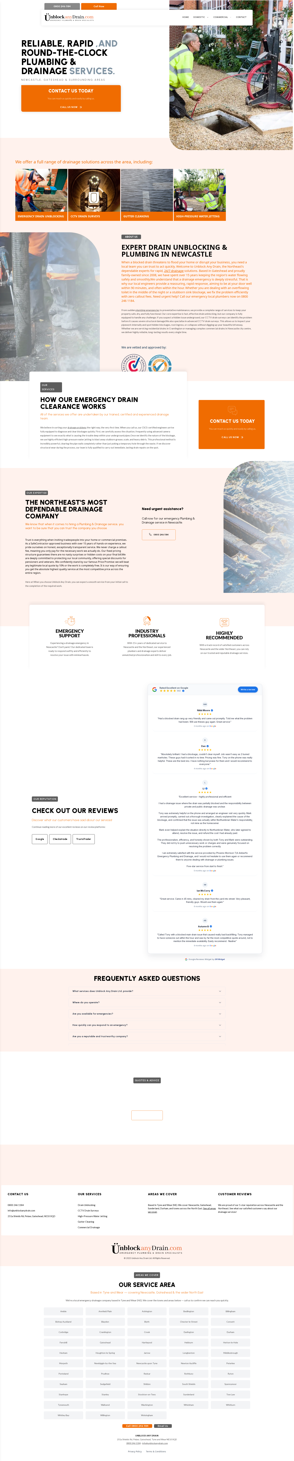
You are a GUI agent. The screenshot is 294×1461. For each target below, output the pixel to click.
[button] (205, 714)
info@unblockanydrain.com (21, 1210)
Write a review (248, 689)
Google (40, 839)
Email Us (163, 1425)
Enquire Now (144, 1115)
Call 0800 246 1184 (137, 1425)
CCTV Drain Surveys (88, 1210)
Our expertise (36, 492)
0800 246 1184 (62, 6)
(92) (179, 691)
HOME (185, 17)
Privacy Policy (135, 1451)
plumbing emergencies (147, 310)
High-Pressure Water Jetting (92, 1216)
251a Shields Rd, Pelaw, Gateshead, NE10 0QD (31, 1216)
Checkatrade (60, 839)
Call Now (99, 6)
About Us (131, 236)
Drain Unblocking (86, 1205)
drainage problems (77, 427)
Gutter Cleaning (86, 1221)
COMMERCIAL (220, 17)
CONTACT (241, 17)
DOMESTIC (199, 17)
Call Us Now (69, 107)
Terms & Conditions (156, 1451)
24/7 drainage (174, 271)
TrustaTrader (83, 839)
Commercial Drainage (89, 1227)
